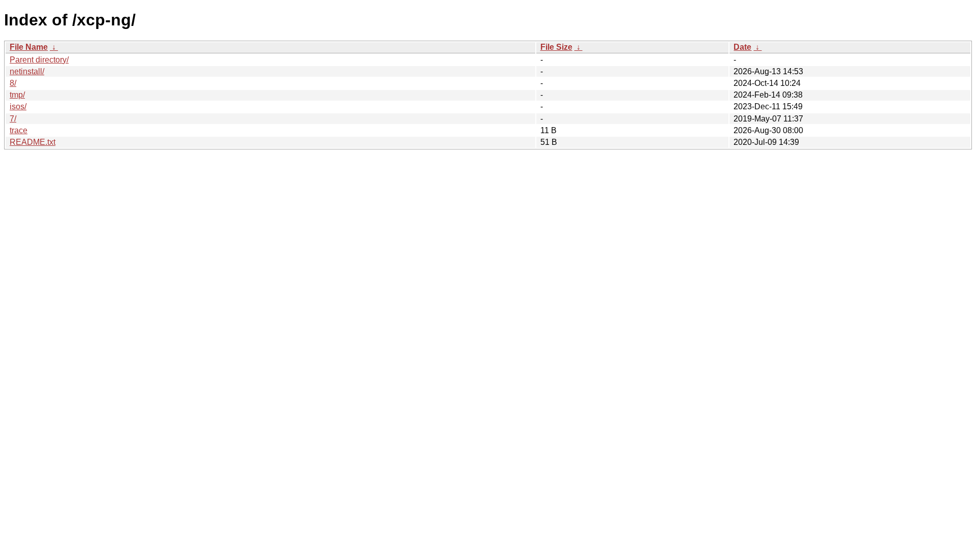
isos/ (18, 106)
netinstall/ (27, 71)
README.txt (32, 142)
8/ (13, 83)
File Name (29, 47)
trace (18, 130)
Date (742, 47)
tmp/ (17, 94)
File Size (556, 47)
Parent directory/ (39, 59)
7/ (13, 118)
